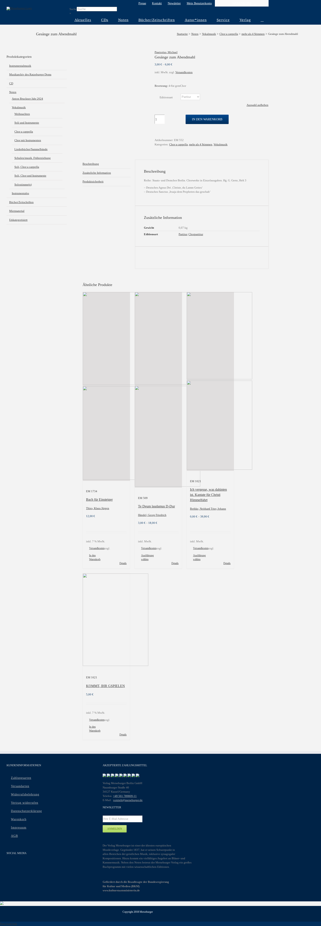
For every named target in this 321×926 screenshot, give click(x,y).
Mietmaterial (16, 211)
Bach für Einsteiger (99, 499)
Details (123, 563)
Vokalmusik (221, 144)
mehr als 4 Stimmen (200, 144)
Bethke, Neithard (200, 508)
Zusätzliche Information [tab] (97, 172)
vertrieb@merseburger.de (128, 800)
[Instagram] (26, 864)
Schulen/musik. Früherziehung (32, 158)
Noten (12, 92)
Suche (73, 9)
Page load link (8, 923)
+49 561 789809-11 (125, 796)
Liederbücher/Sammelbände (31, 149)
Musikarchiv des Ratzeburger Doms (30, 74)
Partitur (183, 234)
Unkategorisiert (18, 219)
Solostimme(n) (23, 184)
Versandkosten (184, 72)
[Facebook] (9, 864)
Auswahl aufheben (257, 105)
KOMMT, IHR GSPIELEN (105, 686)
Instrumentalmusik (20, 65)
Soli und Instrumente (26, 122)
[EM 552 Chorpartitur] (115, 54)
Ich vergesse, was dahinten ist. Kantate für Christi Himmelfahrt (208, 495)
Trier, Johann (218, 508)
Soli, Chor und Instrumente (30, 175)
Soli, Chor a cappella (26, 167)
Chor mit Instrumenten (27, 140)
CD (11, 83)
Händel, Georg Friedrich (152, 515)
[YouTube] (18, 864)
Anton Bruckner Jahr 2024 (27, 98)
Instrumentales (20, 193)
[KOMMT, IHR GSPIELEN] (106, 620)
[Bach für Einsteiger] (106, 386)
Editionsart (166, 97)
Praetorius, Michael (166, 52)
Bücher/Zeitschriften (21, 202)
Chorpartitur (195, 234)
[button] (262, 20)
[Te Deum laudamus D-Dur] (158, 390)
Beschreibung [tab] (91, 163)
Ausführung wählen (147, 557)
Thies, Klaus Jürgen (97, 508)
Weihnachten (22, 114)
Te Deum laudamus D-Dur (156, 506)
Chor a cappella (178, 144)
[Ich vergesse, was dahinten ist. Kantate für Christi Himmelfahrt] (210, 381)
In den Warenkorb (207, 119)
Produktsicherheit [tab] (93, 181)
